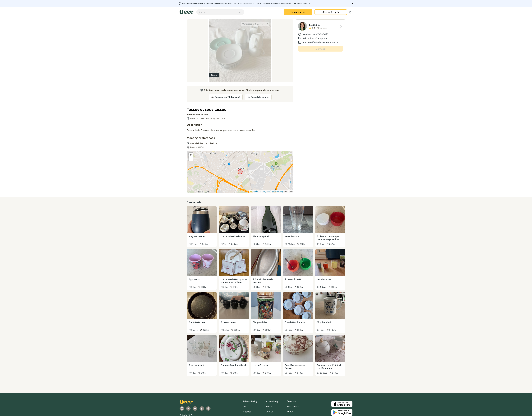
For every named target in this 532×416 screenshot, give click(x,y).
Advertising (272, 401)
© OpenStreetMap (275, 191)
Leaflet (255, 191)
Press (269, 406)
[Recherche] (240, 12)
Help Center (293, 406)
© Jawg (263, 191)
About (290, 411)
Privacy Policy (250, 401)
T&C (245, 406)
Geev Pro (291, 401)
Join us (269, 411)
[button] (191, 155)
